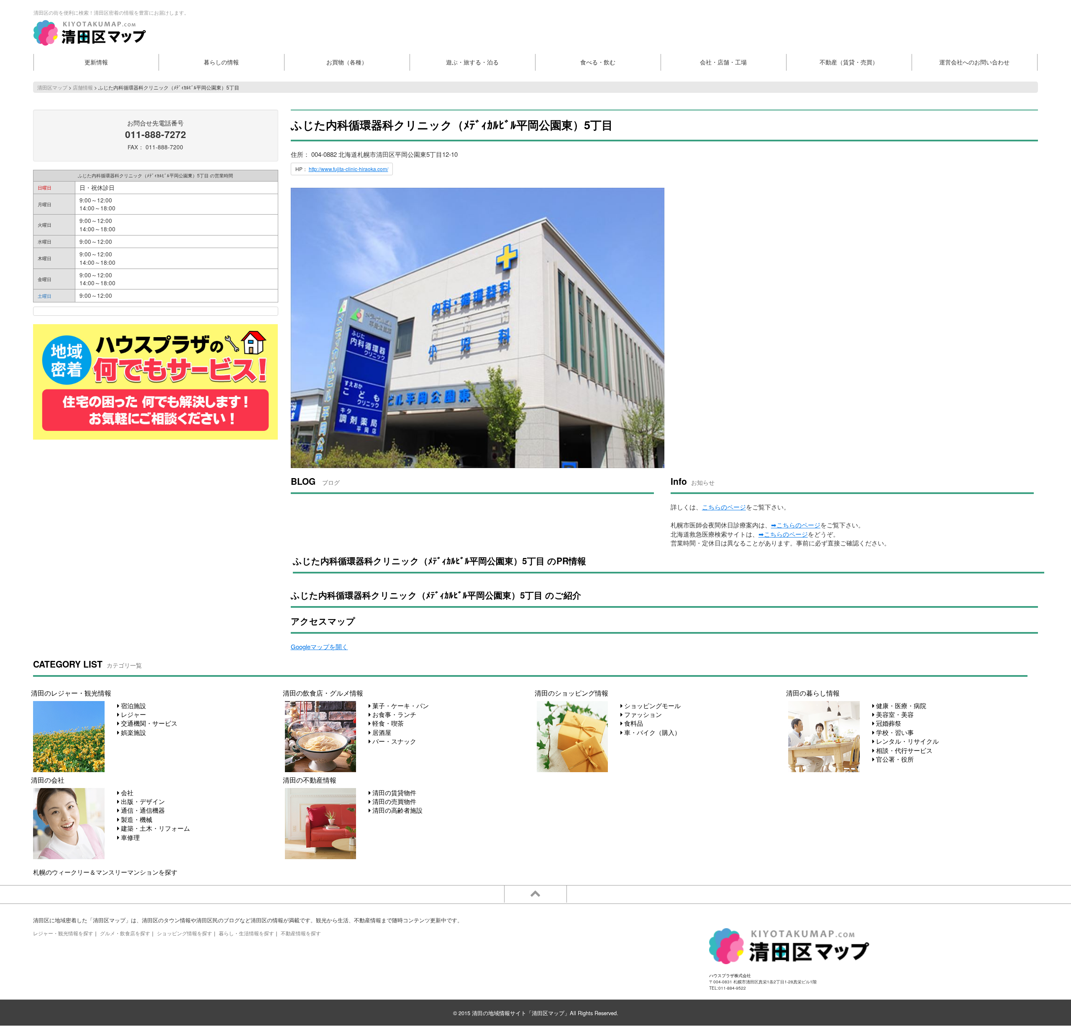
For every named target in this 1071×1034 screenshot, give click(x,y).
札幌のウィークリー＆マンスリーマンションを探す (105, 872)
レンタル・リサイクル (906, 741)
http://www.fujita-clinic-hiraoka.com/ (348, 168)
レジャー (132, 714)
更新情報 (96, 62)
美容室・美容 (894, 714)
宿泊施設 (132, 705)
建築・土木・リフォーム (154, 828)
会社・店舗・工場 (723, 62)
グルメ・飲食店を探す (125, 933)
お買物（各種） (346, 62)
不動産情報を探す (301, 933)
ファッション (642, 714)
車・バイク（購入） (652, 732)
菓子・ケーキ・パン (400, 705)
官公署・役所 (894, 759)
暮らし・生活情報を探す (246, 933)
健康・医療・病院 (900, 705)
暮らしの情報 (221, 62)
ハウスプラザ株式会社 (730, 975)
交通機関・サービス (148, 723)
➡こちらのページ (795, 524)
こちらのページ (724, 506)
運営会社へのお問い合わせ (974, 62)
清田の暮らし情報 (813, 692)
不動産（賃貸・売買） (849, 62)
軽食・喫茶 (387, 723)
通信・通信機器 (142, 810)
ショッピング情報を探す (184, 933)
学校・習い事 (894, 732)
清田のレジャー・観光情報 (71, 692)
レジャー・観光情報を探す (63, 933)
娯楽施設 (132, 732)
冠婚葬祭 (887, 723)
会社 (126, 792)
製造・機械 (135, 819)
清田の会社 (47, 779)
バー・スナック (393, 741)
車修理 (129, 837)
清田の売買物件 (393, 801)
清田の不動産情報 (309, 779)
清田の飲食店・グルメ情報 (323, 692)
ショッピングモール (652, 705)
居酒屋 (381, 732)
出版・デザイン (142, 801)
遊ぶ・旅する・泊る (472, 62)
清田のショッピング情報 (571, 692)
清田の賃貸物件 (393, 792)
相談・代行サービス (903, 750)
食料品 (633, 723)
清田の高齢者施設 (397, 810)
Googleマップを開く (319, 646)
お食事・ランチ (393, 714)
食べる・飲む (597, 62)
